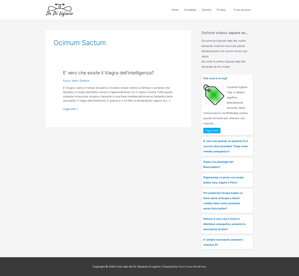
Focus (66, 80)
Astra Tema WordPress (192, 266)
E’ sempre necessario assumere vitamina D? (223, 242)
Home (175, 9)
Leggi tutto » (70, 109)
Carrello (206, 9)
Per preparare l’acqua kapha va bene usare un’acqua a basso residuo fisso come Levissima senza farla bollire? (223, 200)
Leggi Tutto (211, 130)
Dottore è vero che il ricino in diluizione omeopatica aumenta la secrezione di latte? (224, 224)
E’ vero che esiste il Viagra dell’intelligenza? (108, 72)
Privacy (221, 9)
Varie (75, 80)
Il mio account (242, 9)
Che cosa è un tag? (215, 78)
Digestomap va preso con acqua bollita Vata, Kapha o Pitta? (223, 180)
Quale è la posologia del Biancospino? (218, 164)
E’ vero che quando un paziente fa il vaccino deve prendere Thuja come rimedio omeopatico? (225, 146)
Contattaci (190, 9)
